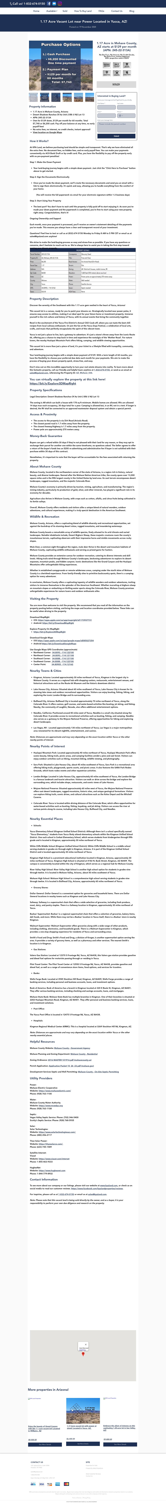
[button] (55, 1465)
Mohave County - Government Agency (72, 1048)
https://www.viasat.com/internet (54, 1158)
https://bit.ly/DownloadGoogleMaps (59, 643)
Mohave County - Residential (84, 1054)
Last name (120, 103)
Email (99, 112)
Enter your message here (105, 120)
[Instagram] (59, 3)
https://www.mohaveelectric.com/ (55, 1090)
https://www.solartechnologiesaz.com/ (57, 1132)
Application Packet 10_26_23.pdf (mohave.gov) (71, 1066)
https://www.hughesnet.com (52, 1170)
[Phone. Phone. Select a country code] (121, 115)
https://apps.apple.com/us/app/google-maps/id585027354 (65, 640)
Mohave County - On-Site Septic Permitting (98, 1071)
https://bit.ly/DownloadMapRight (58, 623)
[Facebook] (49, 3)
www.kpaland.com (109, 1185)
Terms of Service (76, 1498)
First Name (101, 103)
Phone (119, 112)
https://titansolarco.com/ (51, 1144)
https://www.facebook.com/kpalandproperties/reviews (97, 1188)
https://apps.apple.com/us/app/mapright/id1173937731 (65, 620)
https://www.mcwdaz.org (51, 1105)
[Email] (54, 3)
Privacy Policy (86, 1498)
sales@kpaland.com (39, 373)
